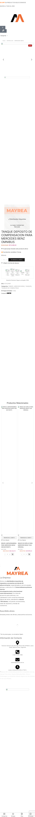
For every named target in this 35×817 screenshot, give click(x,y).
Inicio (4, 40)
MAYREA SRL (15, 684)
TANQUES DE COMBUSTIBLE (10, 288)
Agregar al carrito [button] (10, 537)
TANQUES (28, 286)
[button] (2, 27)
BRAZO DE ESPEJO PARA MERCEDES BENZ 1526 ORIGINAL (25, 545)
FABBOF (10, 286)
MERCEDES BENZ (19, 40)
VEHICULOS (10, 40)
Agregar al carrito (17, 259)
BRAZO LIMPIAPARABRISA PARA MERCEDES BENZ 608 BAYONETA (8, 545)
